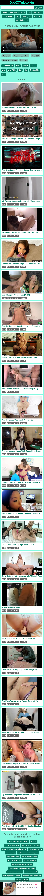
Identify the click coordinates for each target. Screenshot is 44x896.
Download (23, 60)
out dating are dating (12, 845)
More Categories (22, 20)
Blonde (33, 66)
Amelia (25, 66)
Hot (26, 70)
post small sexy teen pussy (32, 875)
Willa (18, 66)
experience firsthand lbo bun (22, 864)
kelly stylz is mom (13, 856)
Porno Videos (8, 16)
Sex (3, 74)
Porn (40, 12)
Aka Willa (12, 70)
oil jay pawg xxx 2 (30, 860)
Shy (20, 70)
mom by (33, 841)
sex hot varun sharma (14, 872)
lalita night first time (14, 860)
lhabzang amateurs (35, 849)
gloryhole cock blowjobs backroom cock (22, 868)
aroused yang (10, 853)
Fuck (17, 16)
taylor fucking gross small (30, 845)
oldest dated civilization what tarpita (14, 849)
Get (34, 12)
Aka (3, 70)
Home (4, 12)
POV (23, 12)
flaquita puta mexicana (29, 856)
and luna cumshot (31, 872)
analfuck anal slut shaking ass (28, 853)
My (30, 16)
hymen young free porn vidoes (18, 841)
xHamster (37, 16)
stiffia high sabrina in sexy (11, 875)
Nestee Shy (34, 70)
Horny (24, 16)
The (29, 12)
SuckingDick (14, 12)
